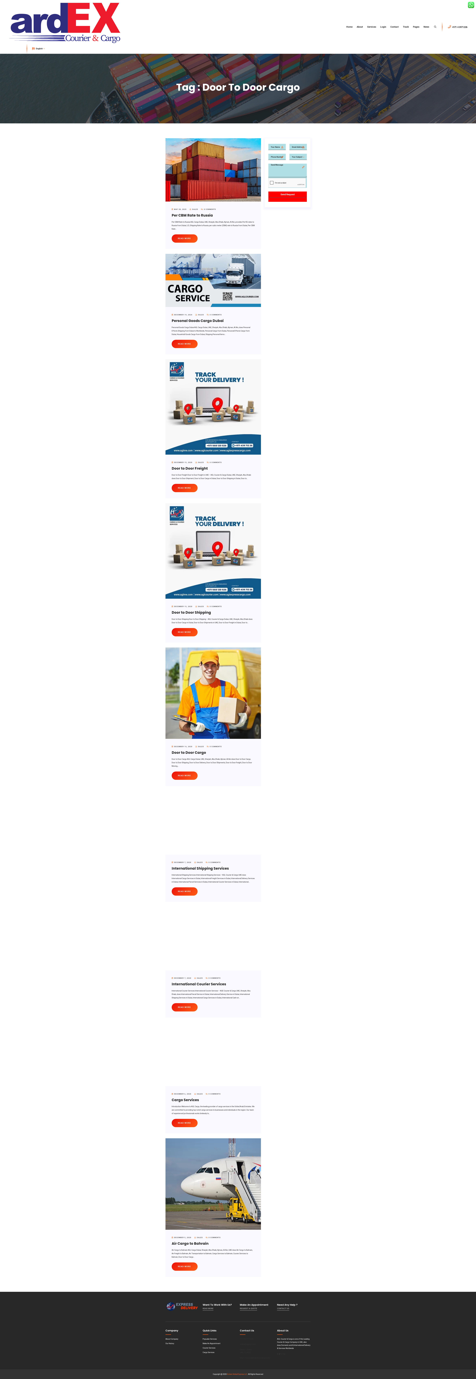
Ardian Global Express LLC (237, 1374)
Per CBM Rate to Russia (192, 215)
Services (371, 27)
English (39, 48)
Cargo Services (185, 1100)
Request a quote (248, 1308)
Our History (169, 1343)
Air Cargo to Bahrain (190, 1243)
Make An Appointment (211, 1343)
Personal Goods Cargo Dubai (198, 320)
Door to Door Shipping (191, 612)
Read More (208, 1308)
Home (349, 27)
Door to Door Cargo (189, 752)
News (426, 27)
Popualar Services (210, 1339)
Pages (416, 27)
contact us (283, 1308)
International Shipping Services (200, 868)
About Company (171, 1339)
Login (383, 27)
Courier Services (209, 1348)
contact (394, 27)
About (360, 27)
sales (195, 209)
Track (406, 27)
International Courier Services (199, 984)
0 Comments (209, 209)
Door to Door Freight (190, 468)
